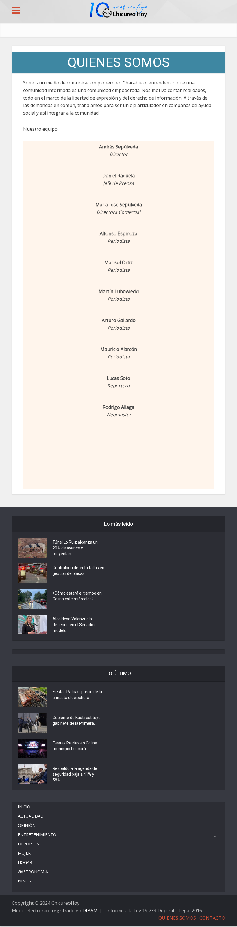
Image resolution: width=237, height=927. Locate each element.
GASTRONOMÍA (33, 871)
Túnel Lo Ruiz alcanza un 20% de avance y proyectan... (75, 548)
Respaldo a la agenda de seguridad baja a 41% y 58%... (75, 774)
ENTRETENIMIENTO (37, 834)
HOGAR (25, 862)
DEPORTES (28, 844)
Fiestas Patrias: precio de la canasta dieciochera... (77, 694)
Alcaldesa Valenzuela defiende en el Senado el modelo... (75, 625)
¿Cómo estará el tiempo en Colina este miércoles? (77, 596)
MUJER (24, 853)
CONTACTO (212, 918)
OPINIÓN (27, 825)
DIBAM (90, 910)
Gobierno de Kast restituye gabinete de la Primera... (77, 720)
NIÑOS (24, 881)
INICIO (24, 807)
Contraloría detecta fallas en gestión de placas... (78, 570)
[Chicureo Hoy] (118, 11)
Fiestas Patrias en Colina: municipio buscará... (75, 746)
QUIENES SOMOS (177, 918)
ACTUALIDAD (31, 816)
